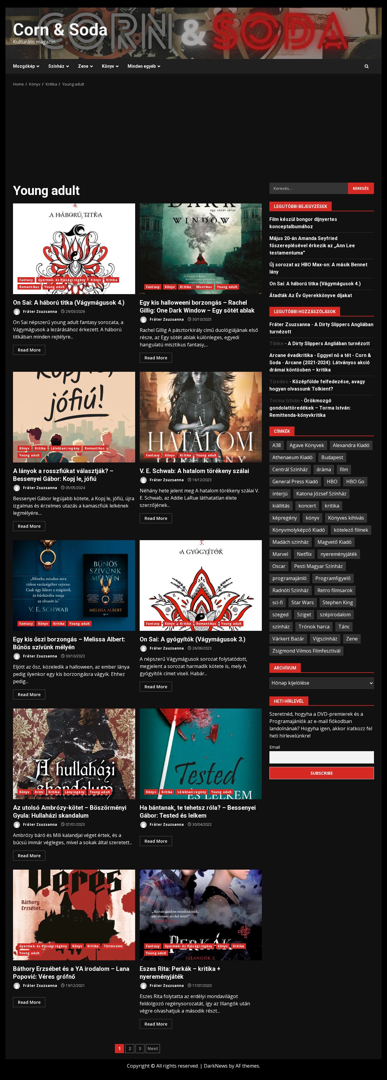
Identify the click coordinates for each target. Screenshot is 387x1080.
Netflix (304, 553)
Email (274, 747)
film (344, 469)
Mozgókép (24, 66)
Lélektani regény (65, 448)
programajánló (289, 578)
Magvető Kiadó (334, 541)
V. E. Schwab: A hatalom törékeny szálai (201, 417)
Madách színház (290, 541)
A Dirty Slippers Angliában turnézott (329, 343)
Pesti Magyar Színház (318, 566)
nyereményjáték (338, 553)
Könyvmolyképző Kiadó (298, 529)
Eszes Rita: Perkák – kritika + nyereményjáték (201, 915)
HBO (332, 481)
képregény (284, 517)
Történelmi (113, 946)
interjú (280, 493)
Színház (56, 66)
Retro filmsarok (335, 590)
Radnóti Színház (290, 590)
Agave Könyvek (307, 445)
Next (153, 1048)
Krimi (39, 792)
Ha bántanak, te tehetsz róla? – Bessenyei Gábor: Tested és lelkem (201, 754)
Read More (29, 350)
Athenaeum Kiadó (292, 457)
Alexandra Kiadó (351, 445)
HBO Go (355, 481)
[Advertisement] (193, 132)
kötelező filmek (351, 529)
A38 (276, 445)
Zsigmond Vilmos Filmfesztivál (306, 650)
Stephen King (338, 602)
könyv (312, 517)
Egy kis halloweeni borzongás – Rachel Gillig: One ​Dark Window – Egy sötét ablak (201, 248)
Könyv (108, 66)
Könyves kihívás (346, 517)
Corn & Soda (60, 30)
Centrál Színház (290, 469)
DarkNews (216, 1065)
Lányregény (75, 792)
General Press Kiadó (295, 481)
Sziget (304, 614)
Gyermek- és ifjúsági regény (62, 280)
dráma (324, 469)
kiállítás (281, 505)
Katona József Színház (321, 493)
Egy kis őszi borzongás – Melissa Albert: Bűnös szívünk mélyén (74, 585)
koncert (307, 505)
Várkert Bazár (288, 638)
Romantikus (29, 287)
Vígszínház (325, 638)
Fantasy (26, 280)
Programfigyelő (333, 578)
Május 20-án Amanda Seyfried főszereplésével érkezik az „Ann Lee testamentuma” (312, 245)
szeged (280, 614)
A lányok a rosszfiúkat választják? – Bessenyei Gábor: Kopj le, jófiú (74, 417)
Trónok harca (314, 626)
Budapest (332, 457)
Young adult (54, 287)
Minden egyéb (142, 66)
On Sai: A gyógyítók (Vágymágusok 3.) (201, 585)
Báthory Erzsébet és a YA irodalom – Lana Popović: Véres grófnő (74, 915)
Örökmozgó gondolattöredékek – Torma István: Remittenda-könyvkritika (310, 407)
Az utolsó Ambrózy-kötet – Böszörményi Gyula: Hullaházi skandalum (74, 754)
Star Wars (302, 602)
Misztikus (204, 287)
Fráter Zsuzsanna (39, 311)
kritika (332, 505)
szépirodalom (335, 614)
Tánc (344, 626)
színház (281, 626)
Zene (83, 66)
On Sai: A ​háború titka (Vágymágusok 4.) (74, 248)
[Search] (367, 66)
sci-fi (277, 602)
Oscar (278, 566)
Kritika (111, 280)
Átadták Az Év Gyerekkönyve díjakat (310, 295)
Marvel (280, 553)
